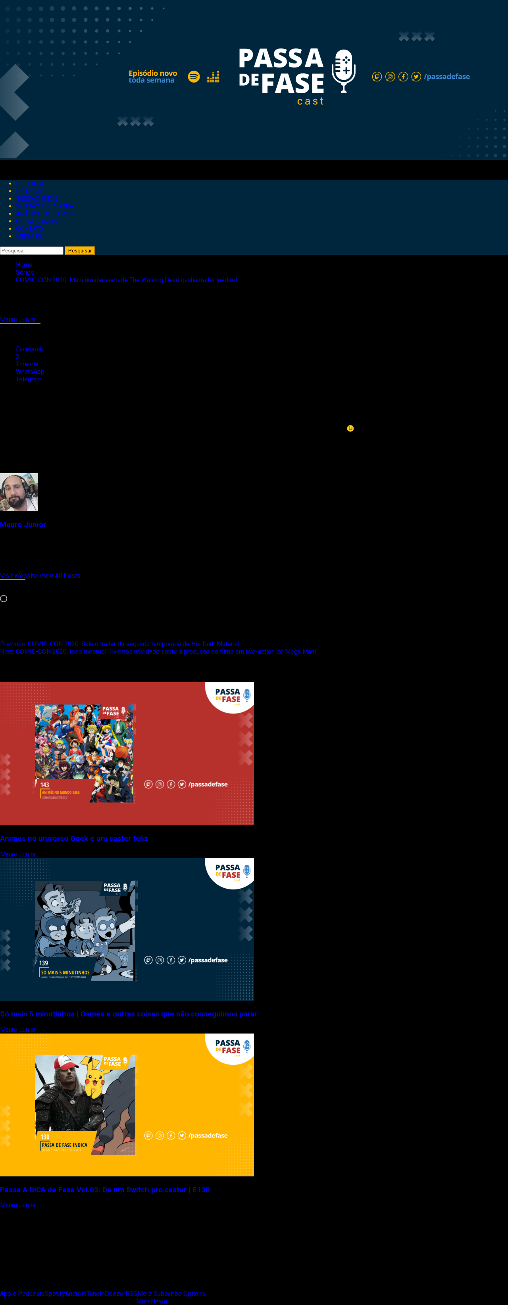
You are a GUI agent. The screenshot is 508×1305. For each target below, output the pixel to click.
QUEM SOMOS (36, 221)
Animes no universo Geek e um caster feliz (74, 838)
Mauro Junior (19, 319)
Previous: (119, 644)
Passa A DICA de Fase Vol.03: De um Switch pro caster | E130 (105, 1190)
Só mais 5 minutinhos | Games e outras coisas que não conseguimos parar (128, 1014)
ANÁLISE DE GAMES (44, 213)
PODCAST (30, 183)
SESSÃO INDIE (37, 198)
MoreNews (151, 1301)
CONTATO (29, 229)
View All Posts (60, 575)
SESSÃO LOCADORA (44, 206)
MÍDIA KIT (30, 236)
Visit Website (19, 575)
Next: (158, 651)
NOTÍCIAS (30, 191)
